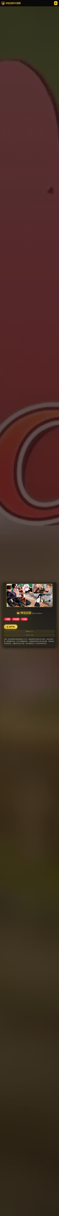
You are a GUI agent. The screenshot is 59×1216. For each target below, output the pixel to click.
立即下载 (12, 627)
